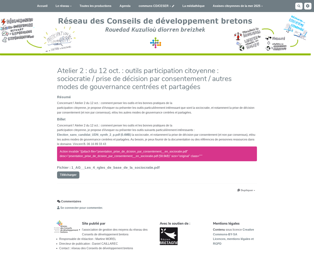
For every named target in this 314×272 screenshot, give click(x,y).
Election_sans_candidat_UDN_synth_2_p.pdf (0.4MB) (94, 134)
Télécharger (68, 174)
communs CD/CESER (154, 5)
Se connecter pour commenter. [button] (81, 207)
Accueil (42, 5)
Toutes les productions (95, 5)
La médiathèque (193, 5)
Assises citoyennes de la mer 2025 (236, 5)
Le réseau (62, 5)
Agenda (125, 5)
